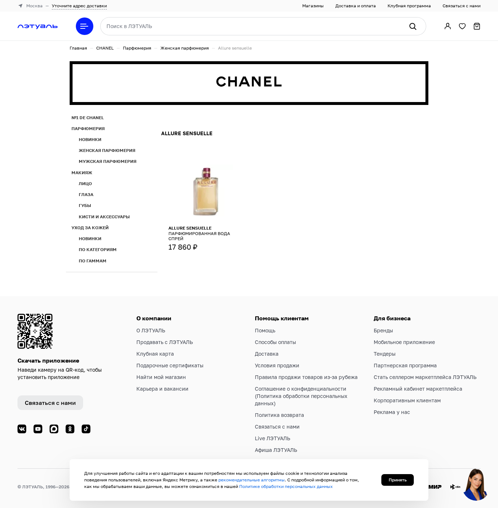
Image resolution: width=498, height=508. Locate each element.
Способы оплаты (275, 342)
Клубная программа (409, 5)
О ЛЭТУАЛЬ (150, 330)
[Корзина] (477, 26)
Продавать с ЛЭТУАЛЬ (164, 342)
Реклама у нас (392, 412)
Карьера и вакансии (162, 389)
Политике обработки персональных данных (286, 486)
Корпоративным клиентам (407, 400)
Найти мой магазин (161, 377)
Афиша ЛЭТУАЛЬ (276, 450)
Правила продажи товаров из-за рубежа (306, 377)
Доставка (267, 354)
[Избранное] (462, 26)
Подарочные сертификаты (169, 365)
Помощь (265, 330)
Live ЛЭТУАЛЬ (272, 438)
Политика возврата (279, 415)
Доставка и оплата (355, 5)
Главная (78, 48)
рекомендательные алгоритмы (251, 479)
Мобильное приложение (404, 342)
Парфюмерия (137, 48)
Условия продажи (277, 365)
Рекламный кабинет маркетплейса (418, 389)
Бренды (383, 330)
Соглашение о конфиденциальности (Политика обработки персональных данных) (301, 396)
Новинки (90, 139)
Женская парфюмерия (184, 48)
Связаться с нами (462, 5)
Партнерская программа (405, 365)
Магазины (313, 5)
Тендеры (385, 354)
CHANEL (105, 48)
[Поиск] (413, 26)
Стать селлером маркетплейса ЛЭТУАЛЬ (425, 377)
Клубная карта (155, 354)
